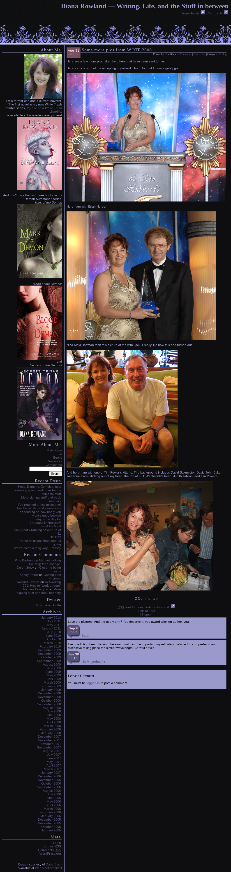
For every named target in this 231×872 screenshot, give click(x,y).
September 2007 (49, 747)
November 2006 (49, 780)
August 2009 (52, 664)
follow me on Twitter (48, 605)
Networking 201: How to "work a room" (42, 583)
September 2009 (49, 661)
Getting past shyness (52, 576)
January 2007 (51, 772)
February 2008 (50, 729)
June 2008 (53, 715)
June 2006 (53, 798)
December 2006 (49, 776)
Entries (52, 846)
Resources (54, 461)
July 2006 (54, 794)
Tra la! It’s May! (50, 526)
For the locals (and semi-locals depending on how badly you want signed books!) (39, 511)
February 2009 (50, 686)
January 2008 (51, 733)
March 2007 (52, 769)
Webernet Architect (48, 868)
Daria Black (54, 864)
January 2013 (51, 617)
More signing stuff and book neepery (39, 591)
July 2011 (54, 621)
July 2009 (54, 668)
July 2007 (54, 754)
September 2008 (49, 704)
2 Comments (185, 54)
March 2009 (52, 682)
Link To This (146, 611)
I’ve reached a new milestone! (39, 504)
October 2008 (51, 700)
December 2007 (49, 736)
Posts (195, 13)
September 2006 (49, 787)
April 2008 (53, 722)
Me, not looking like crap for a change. (45, 562)
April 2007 (53, 765)
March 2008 (52, 726)
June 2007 (53, 758)
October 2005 (51, 827)
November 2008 (49, 697)
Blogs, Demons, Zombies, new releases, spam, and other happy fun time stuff (37, 490)
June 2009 (53, 671)
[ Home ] (146, 614)
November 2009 (49, 653)
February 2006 (50, 812)
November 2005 (49, 823)
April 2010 (53, 639)
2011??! (55, 537)
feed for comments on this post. (144, 607)
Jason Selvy (25, 567)
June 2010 (53, 635)
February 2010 (50, 646)
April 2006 (53, 805)
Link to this (199, 54)
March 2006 (52, 808)
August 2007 (52, 751)
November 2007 (49, 740)
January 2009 (51, 689)
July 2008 (54, 711)
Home (185, 13)
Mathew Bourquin (35, 589)
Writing (222, 54)
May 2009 (54, 675)
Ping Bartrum (24, 560)
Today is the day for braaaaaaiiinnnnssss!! (45, 520)
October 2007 (51, 744)
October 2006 (51, 783)
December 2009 (49, 650)
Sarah (85, 635)
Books (57, 457)
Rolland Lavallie (28, 582)
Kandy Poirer (29, 575)
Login (57, 843)
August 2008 (52, 708)
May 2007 (54, 762)
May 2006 (54, 801)
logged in (93, 683)
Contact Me (54, 465)
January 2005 (51, 830)
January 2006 (51, 816)
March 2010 (52, 643)
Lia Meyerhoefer (93, 662)
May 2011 (54, 625)
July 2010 (54, 632)
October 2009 (51, 657)
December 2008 (49, 693)
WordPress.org (50, 853)
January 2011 (51, 628)
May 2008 (54, 718)
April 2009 (53, 679)
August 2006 (52, 790)
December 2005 (49, 819)
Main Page (54, 450)
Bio (60, 454)
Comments (214, 13)
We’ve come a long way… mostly (37, 548)
